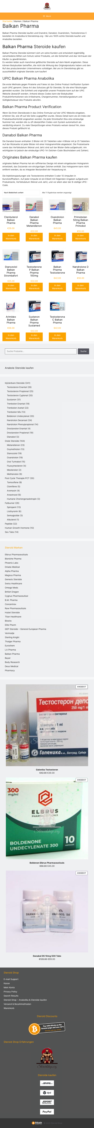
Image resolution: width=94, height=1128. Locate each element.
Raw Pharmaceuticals (15, 608)
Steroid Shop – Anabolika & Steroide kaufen (25, 1000)
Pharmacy (10, 670)
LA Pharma (10, 650)
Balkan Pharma (17, 46)
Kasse (7, 983)
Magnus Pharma (13, 575)
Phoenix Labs (11, 563)
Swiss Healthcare (13, 583)
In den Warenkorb (11, 237)
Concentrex (10, 604)
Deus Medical (11, 666)
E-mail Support (11, 979)
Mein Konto (9, 987)
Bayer (8, 658)
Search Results (11, 996)
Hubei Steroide (12, 612)
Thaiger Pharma (13, 641)
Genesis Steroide (13, 579)
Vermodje (9, 633)
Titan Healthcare (13, 616)
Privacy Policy (10, 991)
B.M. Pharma (11, 600)
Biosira (8, 621)
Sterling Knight (12, 637)
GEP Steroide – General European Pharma (25, 629)
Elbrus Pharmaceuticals (16, 554)
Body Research (12, 662)
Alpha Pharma (12, 571)
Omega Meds (11, 587)
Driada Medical (12, 567)
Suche (83, 351)
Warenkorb (9, 1008)
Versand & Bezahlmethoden (17, 1004)
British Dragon (12, 592)
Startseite (7, 21)
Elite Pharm (10, 625)
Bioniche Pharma (13, 558)
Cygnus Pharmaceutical (16, 596)
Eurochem (10, 645)
